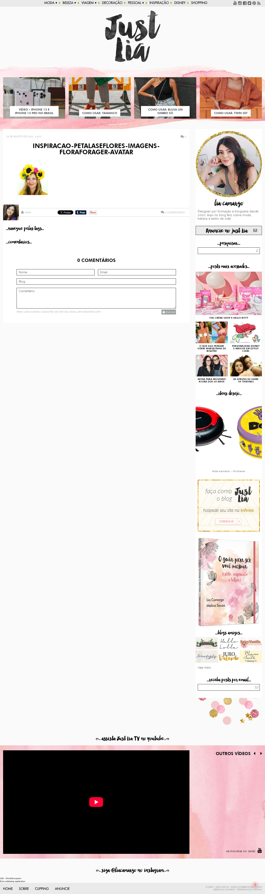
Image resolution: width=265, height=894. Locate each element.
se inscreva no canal (240, 851)
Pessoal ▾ (136, 3)
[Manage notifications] (255, 885)
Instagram (240, 3)
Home (8, 888)
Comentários (175, 212)
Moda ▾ (50, 3)
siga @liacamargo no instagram (132, 870)
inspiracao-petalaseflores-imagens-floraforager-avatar (96, 149)
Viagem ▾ (89, 3)
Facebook (245, 3)
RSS (259, 3)
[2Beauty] (251, 657)
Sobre (24, 888)
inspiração (159, 3)
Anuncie (62, 888)
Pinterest (254, 3)
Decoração (112, 3)
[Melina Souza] (207, 657)
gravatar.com (91, 311)
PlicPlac (257, 890)
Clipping (42, 888)
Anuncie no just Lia (226, 231)
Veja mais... (205, 667)
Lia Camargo (228, 890)
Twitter (249, 3)
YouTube (235, 3)
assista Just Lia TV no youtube (132, 738)
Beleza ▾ (69, 3)
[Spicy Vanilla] (251, 643)
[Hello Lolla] (229, 643)
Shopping (199, 3)
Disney (180, 3)
